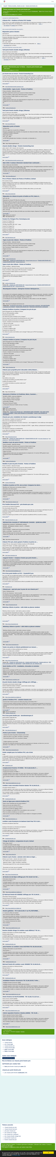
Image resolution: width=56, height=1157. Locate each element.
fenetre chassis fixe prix (11, 1139)
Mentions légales (10, 1144)
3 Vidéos (13, 25)
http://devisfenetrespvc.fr (11, 730)
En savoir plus (16, 1155)
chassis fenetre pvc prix (9, 261)
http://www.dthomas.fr (10, 123)
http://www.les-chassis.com (12, 501)
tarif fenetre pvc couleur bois (11, 1064)
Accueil (4, 1144)
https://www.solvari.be (10, 193)
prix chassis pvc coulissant (11, 1134)
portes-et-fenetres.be (11, 108)
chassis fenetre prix (20, 261)
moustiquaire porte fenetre (16, 305)
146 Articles (6, 45)
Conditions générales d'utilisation (24, 1144)
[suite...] (40, 23)
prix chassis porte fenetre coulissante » (12, 29)
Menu (53, 1)
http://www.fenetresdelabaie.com (13, 570)
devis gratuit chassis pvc (14, 439)
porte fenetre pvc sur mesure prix (32, 663)
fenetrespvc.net (8, 765)
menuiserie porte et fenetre (31, 411)
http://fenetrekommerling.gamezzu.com (14, 86)
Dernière (22, 1031)
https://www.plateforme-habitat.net (13, 697)
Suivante (18, 1031)
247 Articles (6, 25)
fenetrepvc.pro (8, 586)
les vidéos (12, 14)
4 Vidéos (11, 70)
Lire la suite (5, 83)
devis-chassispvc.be (10, 337)
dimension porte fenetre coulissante (39, 306)
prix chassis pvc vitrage (11, 1132)
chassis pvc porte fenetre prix (17, 260)
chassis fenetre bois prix (31, 260)
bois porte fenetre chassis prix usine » (12, 47)
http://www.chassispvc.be (11, 555)
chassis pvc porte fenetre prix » (10, 18)
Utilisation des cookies (40, 1144)
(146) (16, 1072)
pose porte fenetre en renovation (23, 413)
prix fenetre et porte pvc (11, 1138)
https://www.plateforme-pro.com (13, 783)
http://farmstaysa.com (10, 237)
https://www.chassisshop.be (11, 624)
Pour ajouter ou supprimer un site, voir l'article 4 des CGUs (17, 1147)
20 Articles (6, 59)
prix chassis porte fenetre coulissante (31, 305)
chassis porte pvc (43, 662)
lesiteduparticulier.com (10, 798)
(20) (15, 1066)
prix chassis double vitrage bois (13, 1136)
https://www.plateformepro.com (13, 927)
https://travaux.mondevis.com (12, 679)
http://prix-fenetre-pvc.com (11, 519)
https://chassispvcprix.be (11, 436)
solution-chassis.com (10, 713)
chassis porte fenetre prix (44, 260)
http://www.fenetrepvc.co (11, 818)
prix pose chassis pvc (43, 438)
